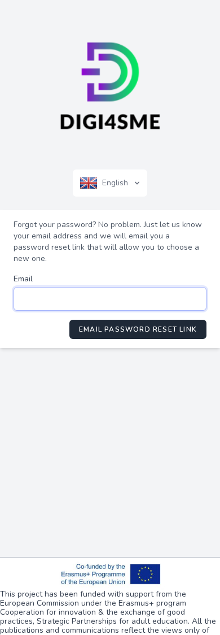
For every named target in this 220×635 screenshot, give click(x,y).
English (115, 182)
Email (23, 278)
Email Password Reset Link (138, 329)
